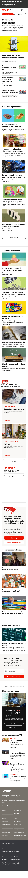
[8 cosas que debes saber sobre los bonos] (14, 634)
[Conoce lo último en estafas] (5, 766)
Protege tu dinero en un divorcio (13, 342)
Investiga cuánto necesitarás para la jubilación (13, 411)
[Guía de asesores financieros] (5, 743)
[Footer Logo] (14, 791)
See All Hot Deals (14, 476)
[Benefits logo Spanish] (5, 383)
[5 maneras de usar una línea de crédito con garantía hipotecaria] (14, 283)
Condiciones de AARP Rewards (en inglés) (10, 851)
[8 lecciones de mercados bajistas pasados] (14, 355)
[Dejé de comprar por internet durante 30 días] (14, 44)
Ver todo (14, 461)
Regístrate (13, 9)
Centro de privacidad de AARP (8, 843)
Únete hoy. (12, 534)
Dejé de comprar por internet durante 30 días (13, 56)
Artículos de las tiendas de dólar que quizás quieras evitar (13, 202)
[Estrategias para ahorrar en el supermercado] (22, 82)
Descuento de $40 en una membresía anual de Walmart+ (13, 446)
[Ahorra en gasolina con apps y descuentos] (22, 94)
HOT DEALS (8, 468)
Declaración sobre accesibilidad (8, 848)
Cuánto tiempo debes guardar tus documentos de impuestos (12, 613)
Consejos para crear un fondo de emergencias (10, 569)
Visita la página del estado (14, 676)
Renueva (20, 14)
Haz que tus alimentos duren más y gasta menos (13, 150)
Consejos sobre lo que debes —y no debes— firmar (13, 225)
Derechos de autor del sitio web (8, 854)
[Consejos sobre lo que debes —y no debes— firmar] (13, 215)
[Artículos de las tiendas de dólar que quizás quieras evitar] (14, 191)
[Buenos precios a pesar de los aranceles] (14, 307)
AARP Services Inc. (17, 818)
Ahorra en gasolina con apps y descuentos (10, 91)
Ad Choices (4, 859)
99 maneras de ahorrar (18, 777)
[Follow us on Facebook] (4, 863)
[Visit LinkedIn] (19, 863)
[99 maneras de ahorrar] (5, 778)
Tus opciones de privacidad (14, 859)
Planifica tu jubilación (17, 753)
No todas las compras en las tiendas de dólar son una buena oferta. (14, 205)
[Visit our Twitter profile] (9, 863)
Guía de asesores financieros (16, 741)
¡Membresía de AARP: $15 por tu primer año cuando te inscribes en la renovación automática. (14, 519)
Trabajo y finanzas (9, 406)
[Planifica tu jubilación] (5, 754)
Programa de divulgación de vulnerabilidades (11, 856)
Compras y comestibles (11, 441)
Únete (7, 14)
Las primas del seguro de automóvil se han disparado (13, 176)
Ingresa (19, 9)
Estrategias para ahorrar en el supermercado (8, 79)
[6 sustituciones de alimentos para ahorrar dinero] (13, 115)
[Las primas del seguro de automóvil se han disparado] (13, 166)
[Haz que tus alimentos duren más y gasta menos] (14, 140)
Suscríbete (14, 723)
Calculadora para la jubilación (14, 409)
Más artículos (14, 237)
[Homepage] (5, 10)
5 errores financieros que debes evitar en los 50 (9, 67)
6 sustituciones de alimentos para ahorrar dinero (11, 126)
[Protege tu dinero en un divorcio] (14, 333)
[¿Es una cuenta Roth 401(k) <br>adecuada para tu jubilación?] (14, 259)
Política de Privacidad (14, 727)
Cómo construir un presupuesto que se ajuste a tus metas (13, 591)
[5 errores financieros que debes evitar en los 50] (22, 69)
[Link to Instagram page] (14, 863)
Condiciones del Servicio (7, 846)
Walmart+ (7, 444)
